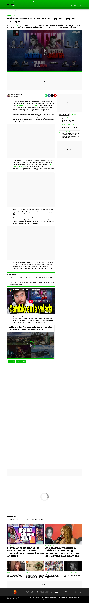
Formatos (41, 7)
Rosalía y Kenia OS (34, 1)
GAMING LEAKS (10, 545)
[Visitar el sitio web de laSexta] (32, 592)
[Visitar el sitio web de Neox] (37, 592)
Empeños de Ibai (42, 1)
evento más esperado (17, 25)
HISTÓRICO (47, 572)
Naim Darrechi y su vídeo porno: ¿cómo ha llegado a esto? (70, 127)
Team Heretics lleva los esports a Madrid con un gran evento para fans (72, 575)
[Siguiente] (81, 1)
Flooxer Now (10, 10)
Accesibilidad (51, 599)
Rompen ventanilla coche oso (23, 1)
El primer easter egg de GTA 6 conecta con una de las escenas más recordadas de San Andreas (70, 135)
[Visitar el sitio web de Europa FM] (61, 592)
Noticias (19, 7)
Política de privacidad (44, 597)
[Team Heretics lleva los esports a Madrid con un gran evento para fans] (73, 566)
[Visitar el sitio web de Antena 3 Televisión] (27, 592)
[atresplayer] (74, 5)
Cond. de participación (62, 597)
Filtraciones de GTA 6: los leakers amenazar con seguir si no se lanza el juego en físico (25, 552)
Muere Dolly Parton (13, 1)
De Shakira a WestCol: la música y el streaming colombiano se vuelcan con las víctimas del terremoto (62, 552)
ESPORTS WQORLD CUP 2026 (70, 572)
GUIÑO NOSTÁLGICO (66, 131)
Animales (35, 7)
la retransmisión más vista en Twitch (27, 105)
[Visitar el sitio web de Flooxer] (80, 592)
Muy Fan (10, 7)
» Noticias (15, 10)
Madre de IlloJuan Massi (51, 1)
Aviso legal (37, 597)
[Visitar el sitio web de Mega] (47, 592)
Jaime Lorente (21, 361)
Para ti (25, 7)
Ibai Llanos (11, 361)
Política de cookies (53, 597)
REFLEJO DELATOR (66, 117)
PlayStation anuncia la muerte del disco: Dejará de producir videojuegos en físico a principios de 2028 (53, 576)
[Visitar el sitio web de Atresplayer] (73, 592)
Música (29, 7)
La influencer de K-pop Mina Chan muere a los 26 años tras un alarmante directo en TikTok (15, 575)
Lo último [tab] (73, 114)
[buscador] (80, 5)
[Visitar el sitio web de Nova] (42, 592)
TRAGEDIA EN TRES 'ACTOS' (68, 124)
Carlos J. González (16, 94)
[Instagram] (12, 96)
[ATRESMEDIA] (12, 592)
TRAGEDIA (9, 572)
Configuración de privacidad (73, 597)
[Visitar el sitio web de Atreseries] (52, 592)
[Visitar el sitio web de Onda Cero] (56, 592)
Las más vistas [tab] (64, 114)
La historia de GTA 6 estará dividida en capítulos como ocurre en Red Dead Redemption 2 (30, 328)
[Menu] (80, 8)
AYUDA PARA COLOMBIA (50, 545)
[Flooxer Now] (16, 5)
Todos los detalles (30, 572)
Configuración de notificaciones (41, 599)
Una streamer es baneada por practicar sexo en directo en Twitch (70, 120)
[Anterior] (8, 1)
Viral (14, 7)
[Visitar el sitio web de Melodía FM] (66, 592)
